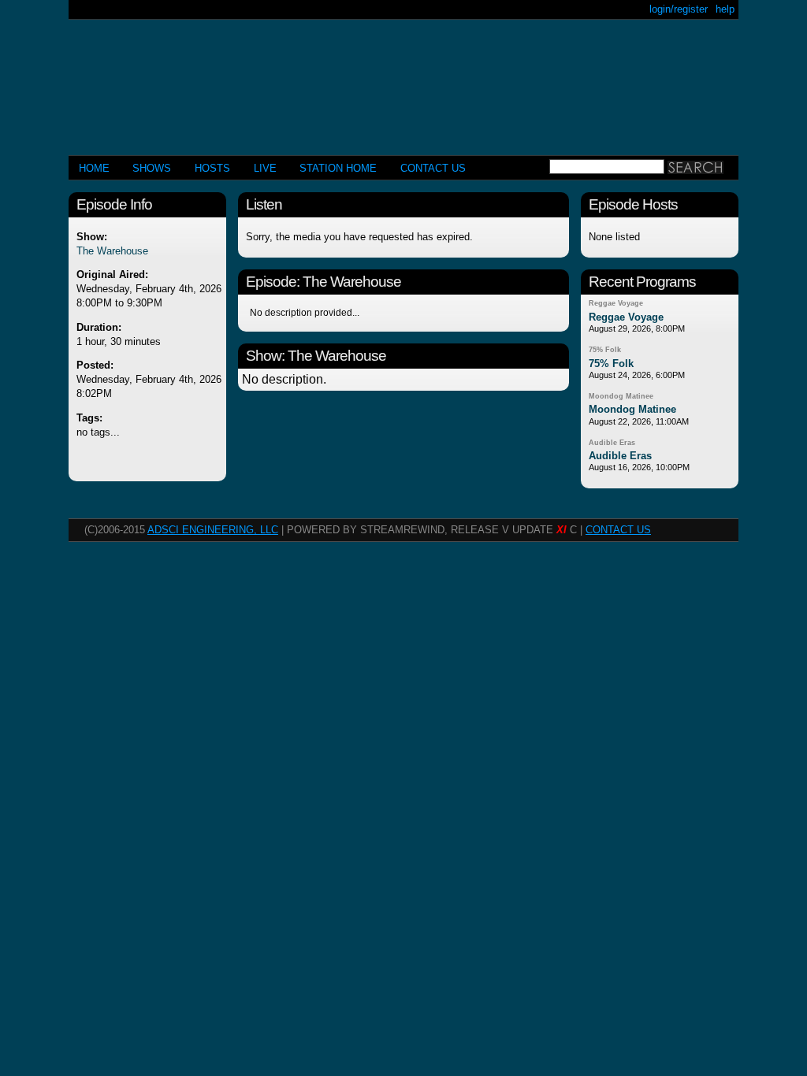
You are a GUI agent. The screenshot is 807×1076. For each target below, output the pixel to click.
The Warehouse (112, 251)
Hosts (212, 168)
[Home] (403, 80)
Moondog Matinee (621, 396)
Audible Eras (612, 443)
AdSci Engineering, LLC (212, 530)
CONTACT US (433, 168)
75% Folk (605, 350)
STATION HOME (338, 168)
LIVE (265, 168)
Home (94, 168)
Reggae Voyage (616, 303)
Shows (151, 168)
